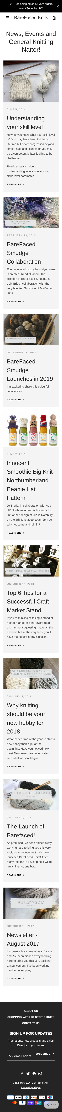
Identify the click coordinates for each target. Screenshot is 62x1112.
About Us (31, 1011)
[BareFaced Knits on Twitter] (28, 1073)
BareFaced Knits (31, 17)
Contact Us (31, 1023)
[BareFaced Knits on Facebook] (22, 1073)
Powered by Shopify (31, 1087)
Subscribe (43, 1054)
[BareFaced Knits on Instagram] (40, 1073)
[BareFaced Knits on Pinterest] (34, 1073)
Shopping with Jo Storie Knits (31, 1017)
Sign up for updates (31, 1033)
